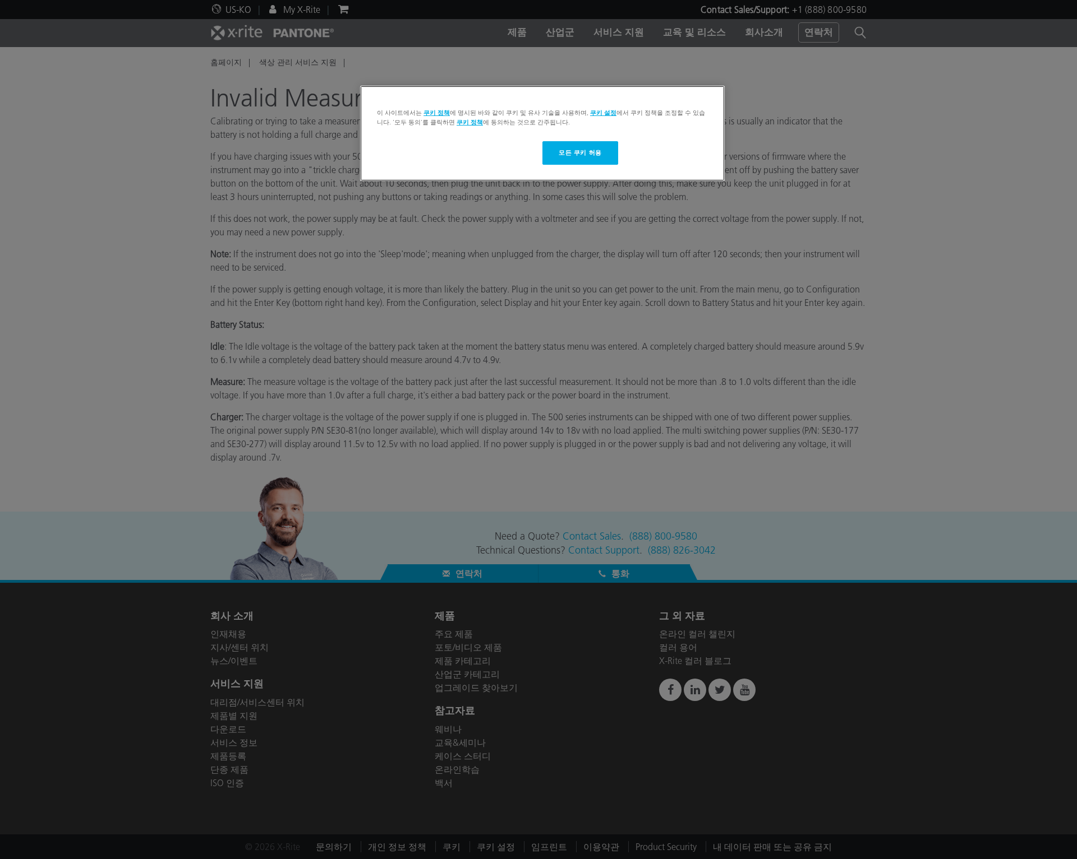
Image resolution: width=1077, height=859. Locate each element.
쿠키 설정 (603, 113)
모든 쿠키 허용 (580, 152)
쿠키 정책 (437, 113)
